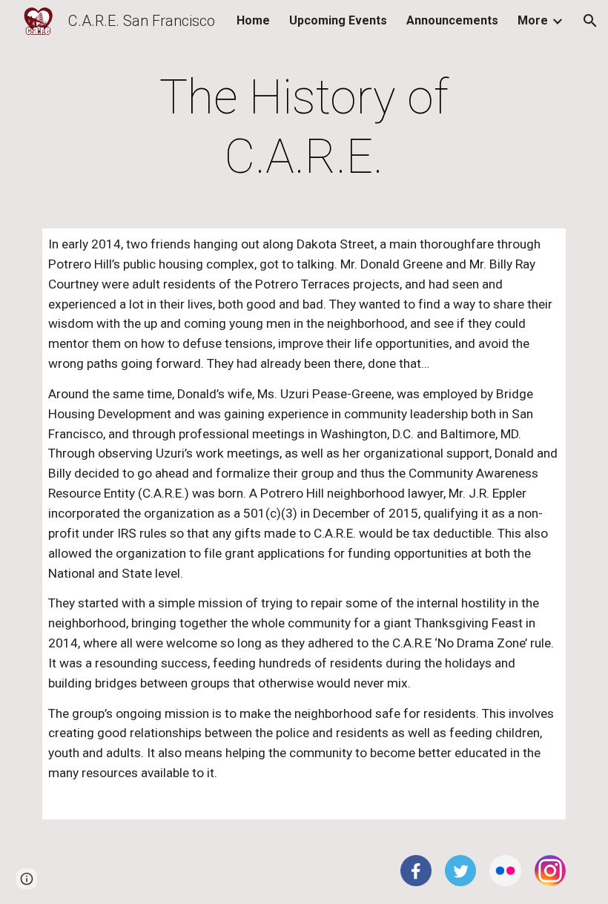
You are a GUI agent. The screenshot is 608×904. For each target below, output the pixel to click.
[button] (590, 21)
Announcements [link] (452, 20)
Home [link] (253, 20)
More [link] (533, 20)
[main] (304, 127)
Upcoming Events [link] (338, 20)
